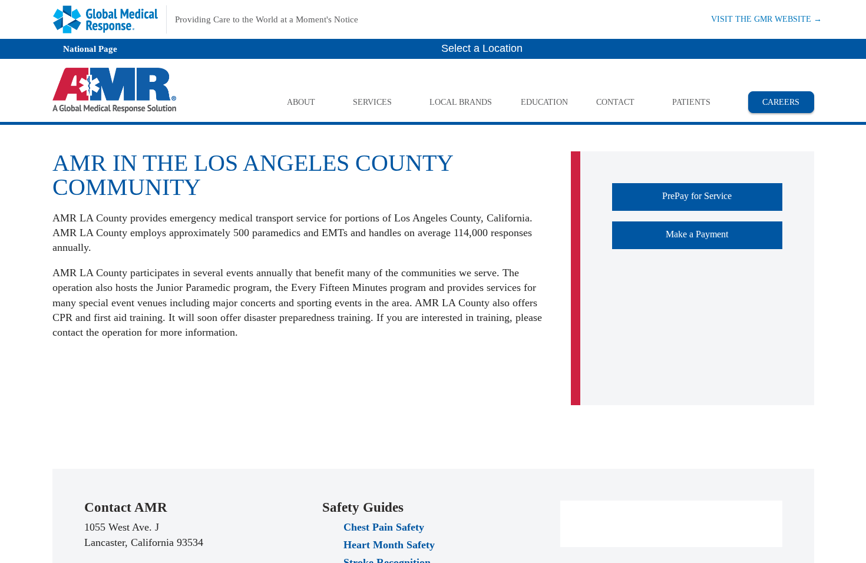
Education (544, 102)
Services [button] (372, 102)
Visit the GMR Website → (766, 19)
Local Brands (460, 102)
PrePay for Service (722, 511)
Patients (691, 102)
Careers (788, 102)
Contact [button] (615, 102)
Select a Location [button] (483, 48)
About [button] (301, 102)
